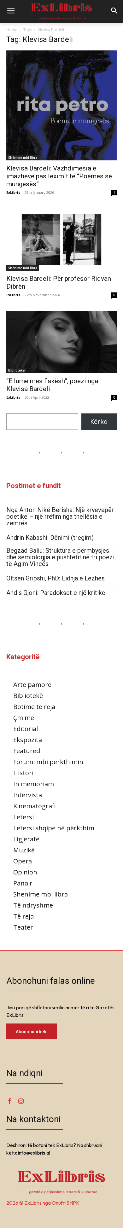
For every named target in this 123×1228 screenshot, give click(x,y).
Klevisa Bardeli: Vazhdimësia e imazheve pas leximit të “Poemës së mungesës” (59, 176)
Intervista (27, 795)
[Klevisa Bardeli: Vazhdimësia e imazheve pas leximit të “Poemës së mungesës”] (61, 105)
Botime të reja (34, 706)
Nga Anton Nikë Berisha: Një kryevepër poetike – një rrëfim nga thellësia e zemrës (60, 517)
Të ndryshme (33, 905)
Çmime (23, 717)
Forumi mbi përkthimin (48, 762)
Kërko (99, 421)
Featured (26, 751)
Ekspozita (27, 739)
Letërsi (23, 817)
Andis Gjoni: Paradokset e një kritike (55, 593)
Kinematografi (34, 806)
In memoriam (33, 784)
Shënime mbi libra (22, 157)
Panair (22, 883)
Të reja (23, 916)
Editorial (25, 728)
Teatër (23, 927)
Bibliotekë (16, 370)
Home (11, 29)
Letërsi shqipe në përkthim (53, 828)
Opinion (25, 872)
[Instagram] (21, 1101)
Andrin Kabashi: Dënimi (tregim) (50, 537)
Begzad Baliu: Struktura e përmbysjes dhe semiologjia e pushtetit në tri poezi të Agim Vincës (60, 557)
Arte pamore (32, 684)
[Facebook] (9, 1101)
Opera (22, 861)
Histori (23, 773)
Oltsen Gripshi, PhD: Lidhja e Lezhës (55, 578)
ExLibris (13, 192)
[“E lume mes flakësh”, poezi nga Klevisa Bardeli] (61, 342)
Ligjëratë (26, 839)
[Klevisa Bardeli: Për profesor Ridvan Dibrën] (61, 240)
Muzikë (24, 850)
